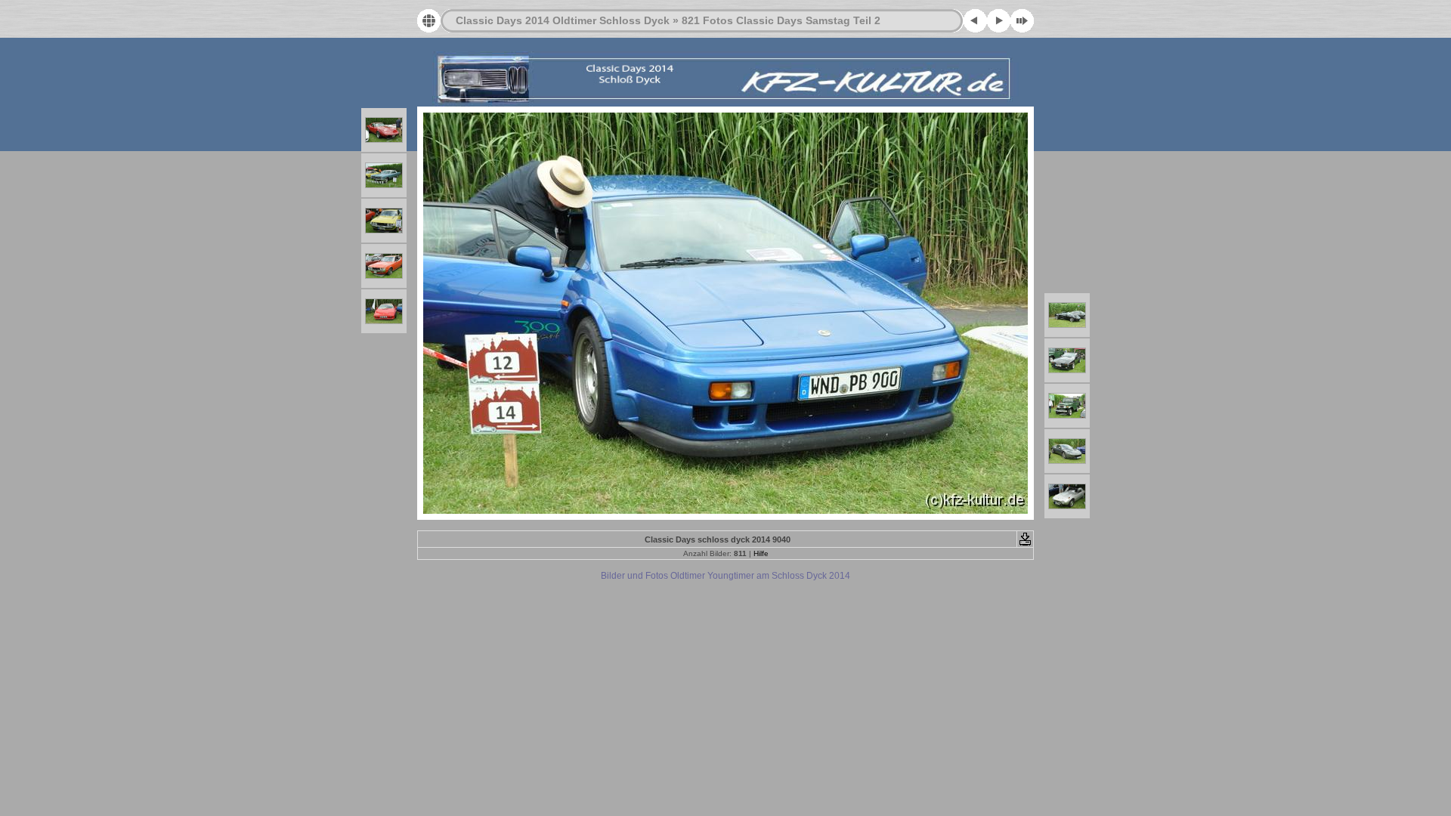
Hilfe (761, 553)
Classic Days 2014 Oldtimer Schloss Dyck (563, 20)
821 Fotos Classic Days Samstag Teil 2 (781, 20)
